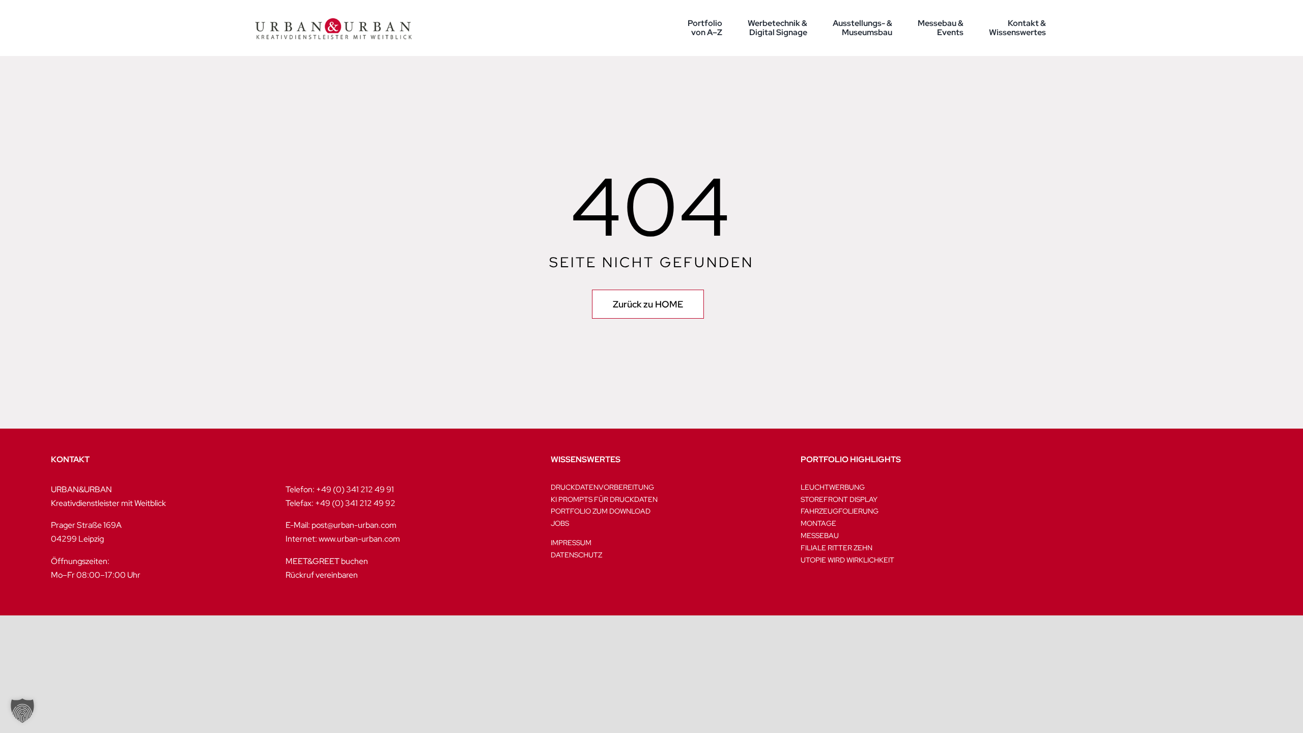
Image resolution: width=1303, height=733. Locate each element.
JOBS (560, 523)
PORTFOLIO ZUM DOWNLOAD (600, 511)
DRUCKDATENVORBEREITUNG (602, 487)
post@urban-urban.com (353, 525)
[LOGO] (333, 9)
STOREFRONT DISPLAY (839, 499)
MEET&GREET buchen (327, 561)
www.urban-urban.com (359, 538)
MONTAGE (818, 523)
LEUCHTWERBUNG (833, 487)
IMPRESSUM (571, 542)
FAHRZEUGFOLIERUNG (840, 511)
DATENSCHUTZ (576, 554)
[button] (22, 710)
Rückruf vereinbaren (322, 575)
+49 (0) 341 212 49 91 (355, 489)
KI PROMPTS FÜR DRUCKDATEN (604, 499)
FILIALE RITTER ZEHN (836, 547)
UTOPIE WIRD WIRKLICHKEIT (847, 560)
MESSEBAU (820, 535)
